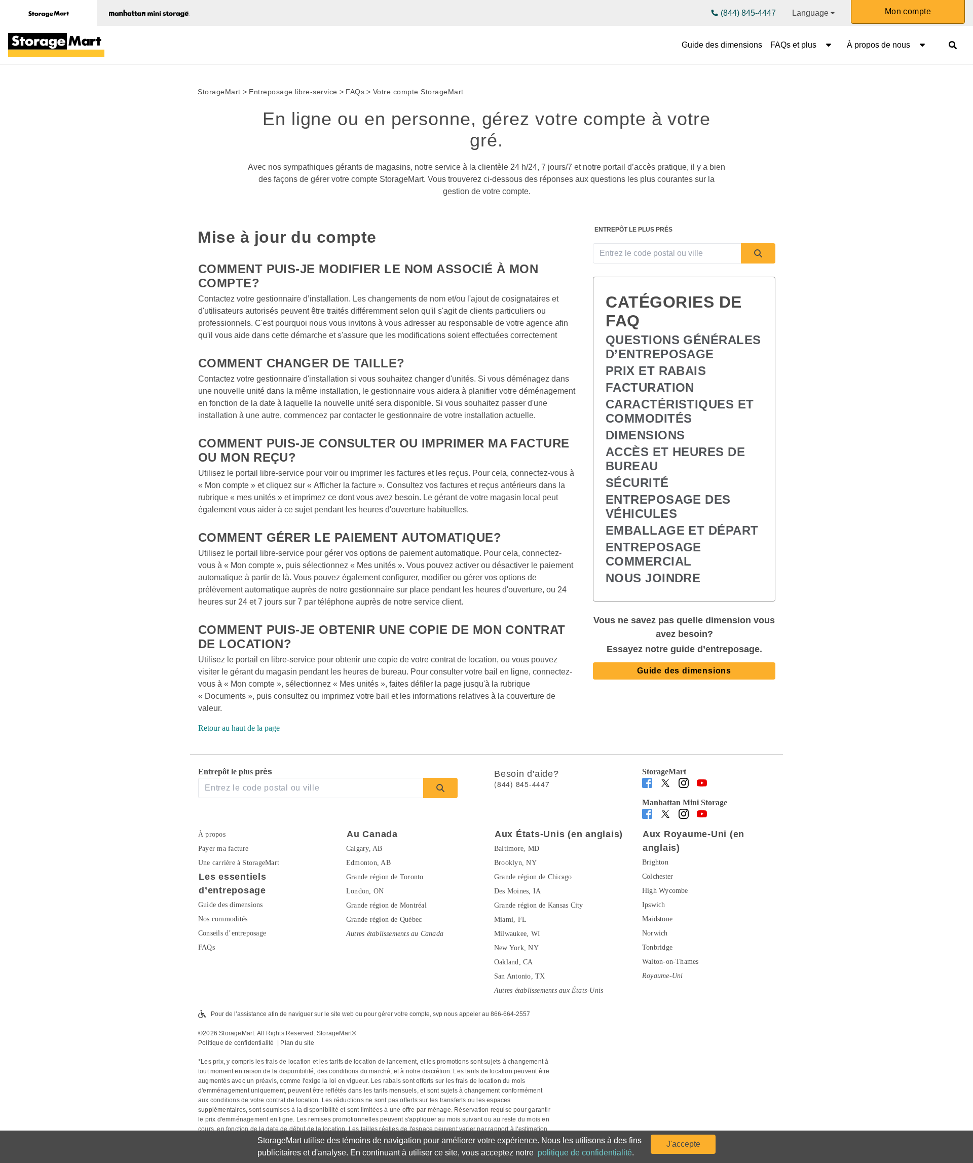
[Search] (758, 253)
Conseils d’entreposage (232, 933)
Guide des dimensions (722, 45)
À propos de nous (878, 45)
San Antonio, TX (519, 976)
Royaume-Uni (662, 976)
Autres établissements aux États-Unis (548, 990)
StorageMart (219, 92)
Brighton (655, 862)
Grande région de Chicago (533, 877)
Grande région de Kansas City (538, 905)
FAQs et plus (793, 45)
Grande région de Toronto (385, 877)
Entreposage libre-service (293, 92)
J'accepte (683, 1144)
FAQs (355, 92)
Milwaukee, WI (517, 933)
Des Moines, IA (517, 891)
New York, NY (516, 948)
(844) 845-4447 (748, 13)
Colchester (657, 876)
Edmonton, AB (368, 863)
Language (810, 13)
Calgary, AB (364, 848)
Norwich (655, 933)
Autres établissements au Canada (394, 933)
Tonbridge (657, 947)
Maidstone (657, 919)
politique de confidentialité (585, 1152)
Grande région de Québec (384, 919)
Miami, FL (510, 919)
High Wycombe (665, 890)
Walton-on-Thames (670, 961)
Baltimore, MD (516, 848)
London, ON (365, 891)
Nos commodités (222, 919)
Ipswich (653, 905)
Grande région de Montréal (386, 905)
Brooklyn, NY (515, 863)
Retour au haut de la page (239, 728)
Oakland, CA (513, 962)
